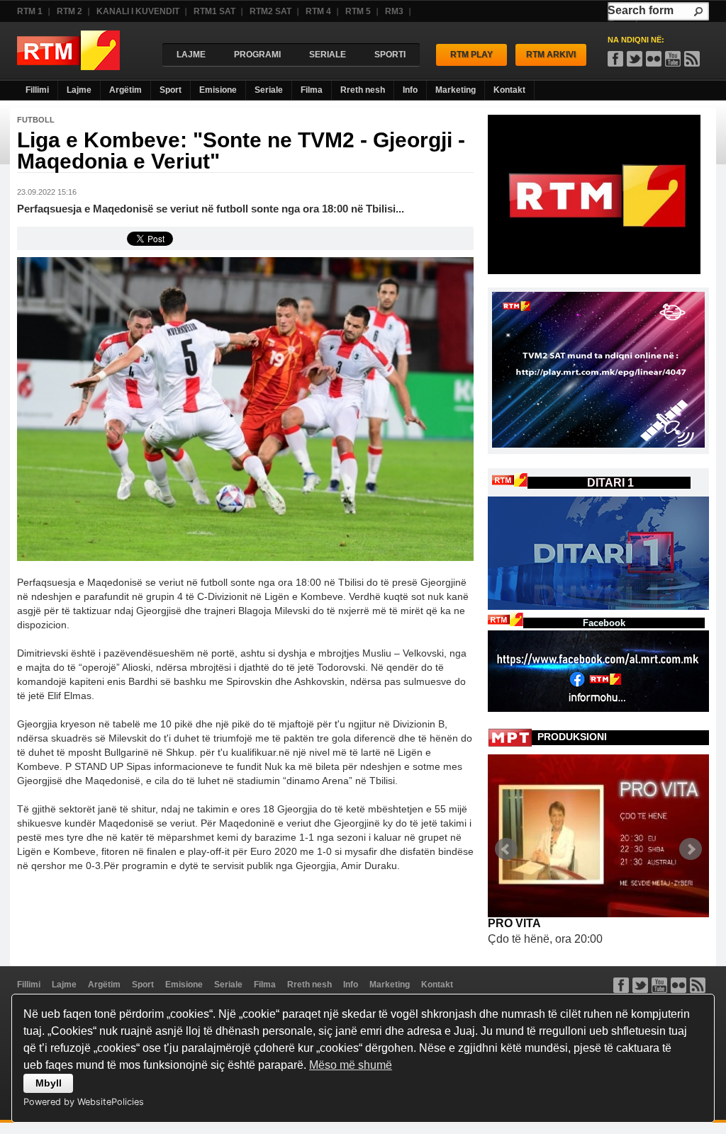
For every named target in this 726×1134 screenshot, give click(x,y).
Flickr (653, 59)
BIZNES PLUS (526, 923)
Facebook (615, 59)
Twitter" (634, 59)
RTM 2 (69, 11)
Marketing (455, 90)
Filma (312, 90)
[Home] (68, 66)
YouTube (673, 59)
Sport (171, 90)
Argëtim (125, 90)
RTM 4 (318, 11)
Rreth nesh (362, 90)
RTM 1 (30, 11)
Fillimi (37, 90)
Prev (506, 849)
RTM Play (471, 54)
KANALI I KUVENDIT (137, 11)
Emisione (218, 90)
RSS (692, 59)
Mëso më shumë (350, 1065)
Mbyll (48, 1083)
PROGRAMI (257, 54)
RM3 (394, 11)
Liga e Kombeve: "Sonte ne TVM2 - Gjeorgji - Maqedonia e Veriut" (241, 150)
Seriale (269, 90)
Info (410, 90)
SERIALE (327, 54)
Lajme (79, 90)
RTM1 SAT (214, 11)
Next (690, 849)
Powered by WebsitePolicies (83, 1101)
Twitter (640, 985)
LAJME (191, 54)
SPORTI (390, 54)
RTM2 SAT (270, 11)
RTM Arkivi (551, 54)
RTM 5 (358, 11)
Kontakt (509, 90)
